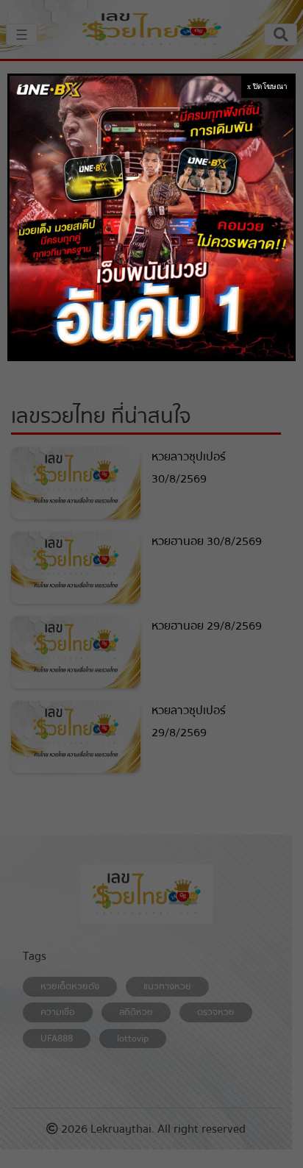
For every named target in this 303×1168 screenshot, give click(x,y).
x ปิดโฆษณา (267, 86)
